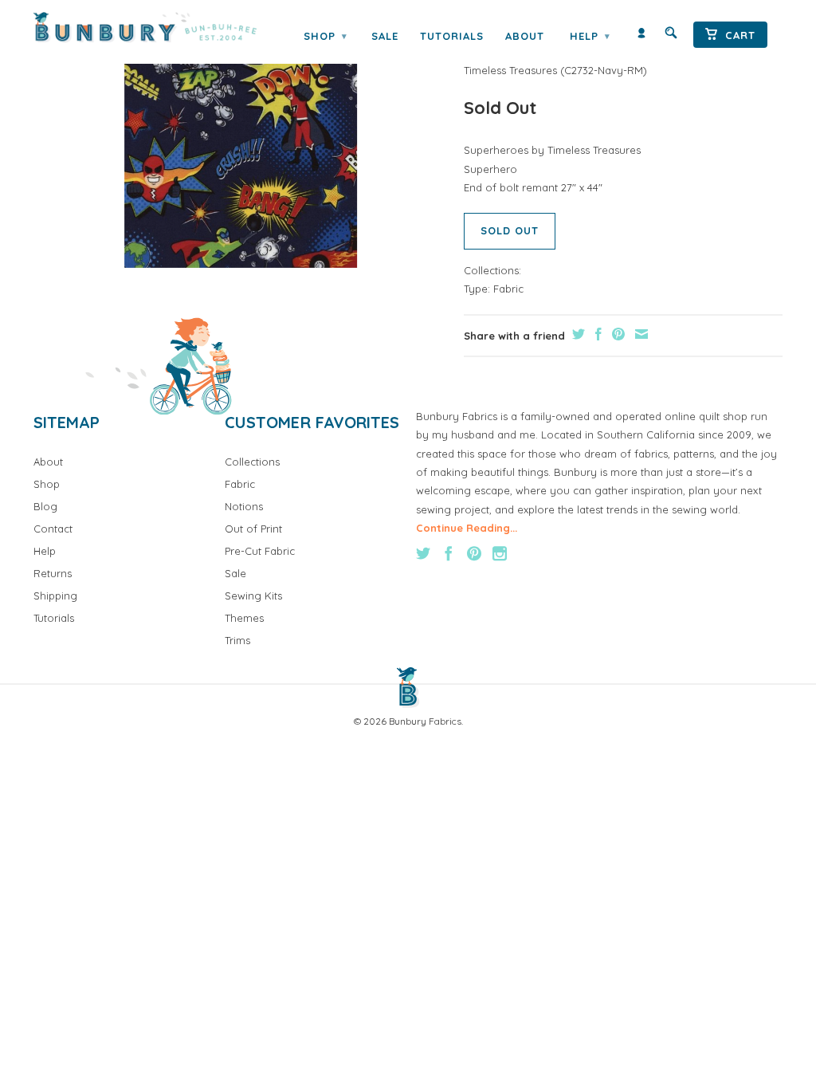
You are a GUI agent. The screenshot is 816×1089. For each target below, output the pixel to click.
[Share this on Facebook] (596, 334)
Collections (252, 461)
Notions (244, 506)
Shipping (55, 595)
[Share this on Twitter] (576, 334)
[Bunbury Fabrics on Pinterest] (474, 553)
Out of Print (253, 528)
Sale (384, 35)
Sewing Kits (253, 595)
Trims (237, 640)
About (524, 35)
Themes (244, 617)
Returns (52, 573)
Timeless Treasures (510, 70)
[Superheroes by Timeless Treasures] (240, 151)
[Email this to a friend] (639, 334)
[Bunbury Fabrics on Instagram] (499, 553)
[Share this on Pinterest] (616, 334)
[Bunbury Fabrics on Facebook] (448, 553)
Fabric (508, 288)
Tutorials (452, 35)
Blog (45, 506)
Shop (325, 35)
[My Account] (641, 36)
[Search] (671, 36)
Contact (53, 528)
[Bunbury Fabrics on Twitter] (423, 553)
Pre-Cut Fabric (260, 550)
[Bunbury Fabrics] (145, 27)
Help (590, 35)
